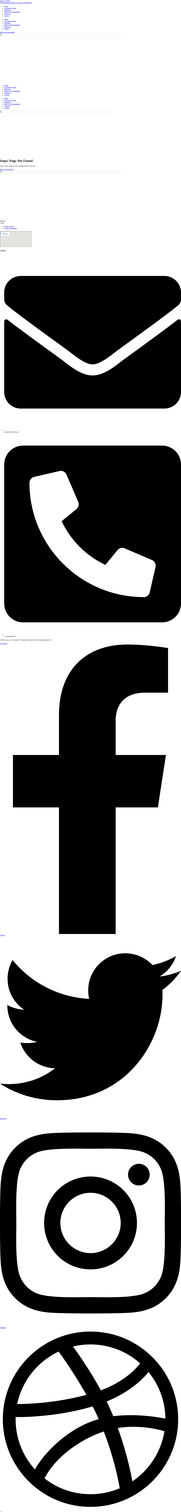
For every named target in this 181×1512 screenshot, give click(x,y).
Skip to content (5, 1)
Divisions (7, 10)
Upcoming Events (10, 8)
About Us (7, 14)
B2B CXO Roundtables (12, 12)
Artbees (7, 640)
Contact (6, 16)
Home (6, 6)
